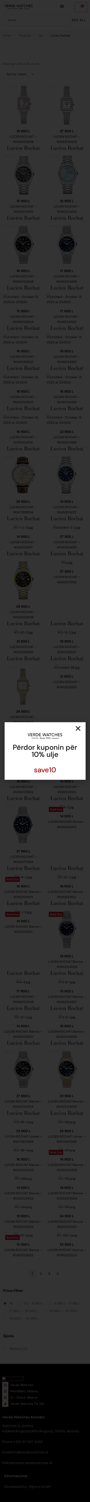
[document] (45, 751)
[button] (78, 728)
